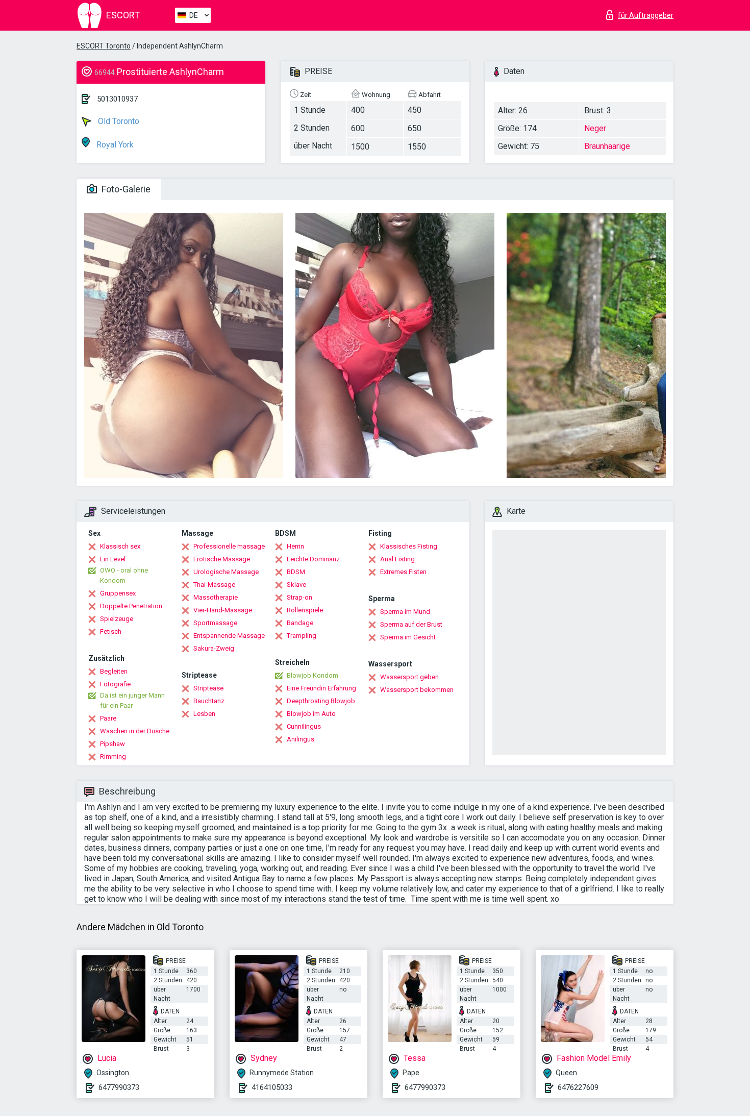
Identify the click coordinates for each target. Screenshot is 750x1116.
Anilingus (300, 739)
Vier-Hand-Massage (222, 610)
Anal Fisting (397, 559)
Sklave (296, 584)
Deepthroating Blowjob (321, 701)
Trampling (301, 635)
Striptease (208, 688)
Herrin (295, 546)
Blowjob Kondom (312, 675)
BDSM (296, 572)
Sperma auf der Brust (411, 624)
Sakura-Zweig (213, 648)
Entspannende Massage (229, 635)
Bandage (300, 623)
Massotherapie (215, 597)
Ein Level (113, 559)
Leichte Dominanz (313, 559)
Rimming (113, 756)
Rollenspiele (305, 610)
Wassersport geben (409, 677)
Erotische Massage (221, 559)
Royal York (114, 145)
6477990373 (118, 1087)
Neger (595, 128)
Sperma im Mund (405, 611)
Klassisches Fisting (408, 546)
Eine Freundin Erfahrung (321, 688)
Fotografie (115, 684)
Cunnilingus (304, 726)
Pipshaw (112, 744)
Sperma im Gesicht (408, 637)
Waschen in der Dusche (134, 731)
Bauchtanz (208, 701)
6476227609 (578, 1087)
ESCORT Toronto (104, 46)
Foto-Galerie (125, 189)
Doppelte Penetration (131, 606)
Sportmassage (215, 623)
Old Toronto (117, 121)
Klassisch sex (120, 546)
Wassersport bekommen (417, 689)
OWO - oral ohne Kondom (124, 575)
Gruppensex (118, 593)
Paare (108, 718)
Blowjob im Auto (311, 713)
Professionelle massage (229, 546)
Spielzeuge (116, 619)
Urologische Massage (226, 572)
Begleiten (114, 671)
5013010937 (117, 99)
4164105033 (272, 1087)
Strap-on (299, 597)
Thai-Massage (214, 584)
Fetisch (110, 631)
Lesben (204, 713)
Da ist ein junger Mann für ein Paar (132, 700)
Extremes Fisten (403, 572)
